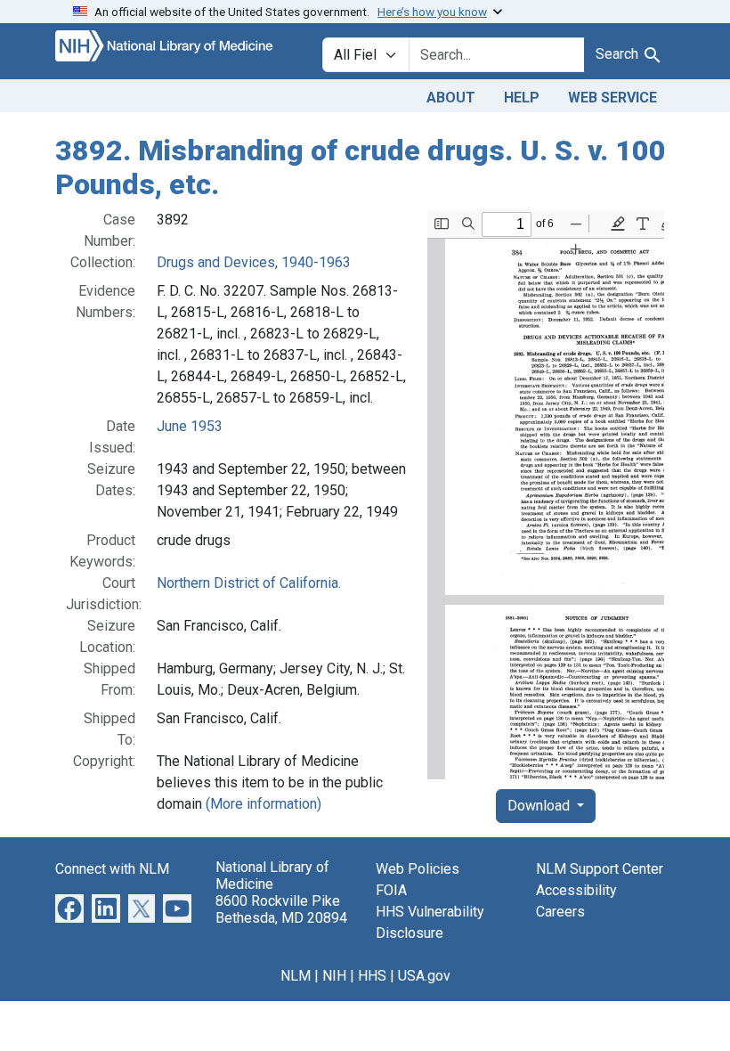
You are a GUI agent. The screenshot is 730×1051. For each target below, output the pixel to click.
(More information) (263, 803)
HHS (372, 975)
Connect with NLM (112, 868)
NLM (295, 975)
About (450, 97)
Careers (560, 911)
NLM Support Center (599, 868)
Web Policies (417, 868)
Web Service (612, 97)
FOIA (391, 890)
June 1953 (190, 426)
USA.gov (424, 975)
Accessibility (576, 890)
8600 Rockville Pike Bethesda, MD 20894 (281, 909)
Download (540, 805)
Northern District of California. (249, 582)
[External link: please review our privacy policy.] (69, 907)
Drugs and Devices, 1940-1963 (254, 262)
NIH (334, 975)
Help (521, 97)
